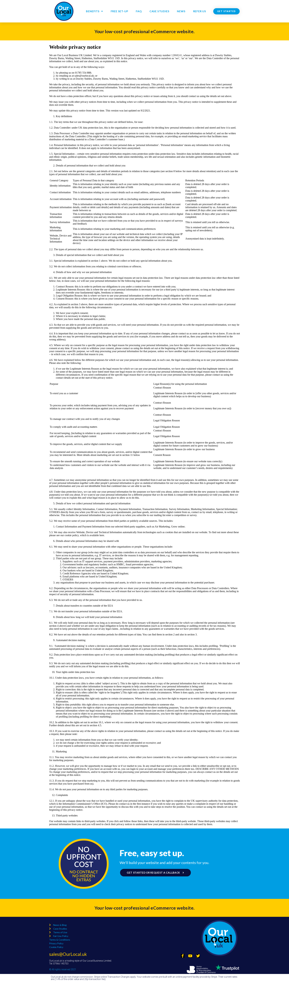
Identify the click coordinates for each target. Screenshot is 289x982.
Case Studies (159, 11)
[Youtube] (190, 956)
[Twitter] (198, 956)
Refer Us (199, 11)
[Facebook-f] (182, 956)
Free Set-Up (119, 11)
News (181, 11)
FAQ (139, 11)
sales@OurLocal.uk (68, 954)
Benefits (92, 11)
